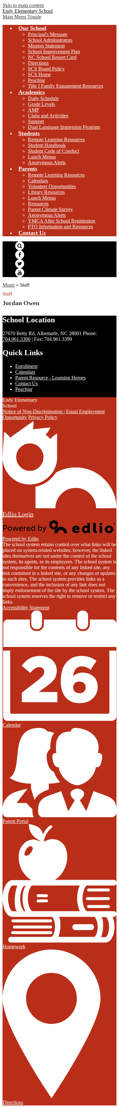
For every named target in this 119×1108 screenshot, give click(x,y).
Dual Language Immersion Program (64, 127)
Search (19, 245)
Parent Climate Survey (50, 209)
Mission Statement (46, 45)
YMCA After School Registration (61, 221)
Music (9, 285)
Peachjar (36, 80)
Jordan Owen (21, 302)
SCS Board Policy (46, 68)
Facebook (19, 254)
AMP (33, 110)
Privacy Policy (42, 417)
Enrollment (26, 366)
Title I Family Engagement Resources (65, 86)
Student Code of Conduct (53, 151)
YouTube (19, 272)
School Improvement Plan (54, 51)
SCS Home (39, 74)
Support (36, 121)
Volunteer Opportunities (52, 186)
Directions (38, 63)
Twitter (19, 263)
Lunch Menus (42, 156)
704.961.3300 (16, 339)
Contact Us (26, 383)
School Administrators (50, 40)
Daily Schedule (43, 98)
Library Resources (46, 192)
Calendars (38, 180)
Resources (38, 203)
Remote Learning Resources (56, 139)
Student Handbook (47, 145)
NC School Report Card (52, 57)
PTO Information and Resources (60, 226)
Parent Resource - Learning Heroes (50, 377)
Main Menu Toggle (22, 16)
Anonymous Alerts (47, 162)
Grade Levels (41, 104)
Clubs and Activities (48, 115)
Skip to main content (23, 5)
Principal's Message (47, 34)
